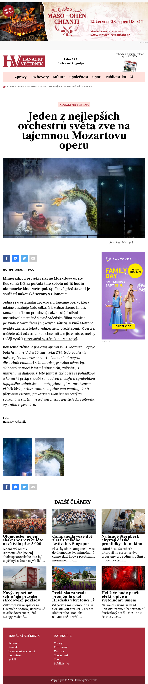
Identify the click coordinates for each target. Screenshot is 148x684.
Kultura (59, 76)
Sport (97, 76)
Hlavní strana (15, 86)
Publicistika (116, 76)
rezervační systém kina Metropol (50, 338)
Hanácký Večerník (24, 61)
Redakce (14, 643)
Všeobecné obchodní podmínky (22, 653)
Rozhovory (39, 76)
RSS (14, 659)
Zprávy (21, 76)
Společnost (78, 76)
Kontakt (13, 647)
